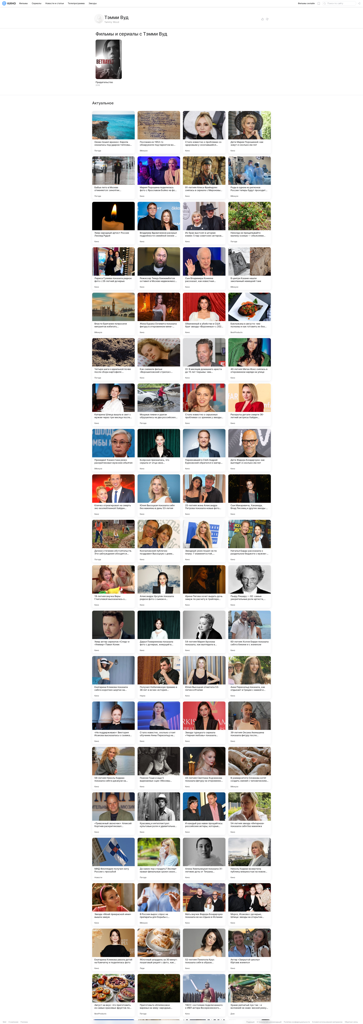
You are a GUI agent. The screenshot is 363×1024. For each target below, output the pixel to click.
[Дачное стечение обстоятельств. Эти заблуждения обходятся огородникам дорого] (113, 541)
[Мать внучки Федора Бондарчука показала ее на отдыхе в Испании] (204, 904)
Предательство (104, 82)
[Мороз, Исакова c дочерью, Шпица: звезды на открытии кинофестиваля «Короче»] (249, 904)
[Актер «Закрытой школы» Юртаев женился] (249, 950)
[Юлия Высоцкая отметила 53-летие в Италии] (204, 677)
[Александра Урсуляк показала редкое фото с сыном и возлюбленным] (159, 586)
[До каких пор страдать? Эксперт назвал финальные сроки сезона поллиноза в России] (159, 859)
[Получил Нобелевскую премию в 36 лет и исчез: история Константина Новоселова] (159, 677)
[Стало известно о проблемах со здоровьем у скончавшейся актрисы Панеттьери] (204, 132)
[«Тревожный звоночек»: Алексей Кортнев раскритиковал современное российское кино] (113, 813)
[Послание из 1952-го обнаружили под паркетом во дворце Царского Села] (159, 132)
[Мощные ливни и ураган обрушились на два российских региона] (159, 405)
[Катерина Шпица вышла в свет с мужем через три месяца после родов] (113, 405)
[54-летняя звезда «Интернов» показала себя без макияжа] (249, 813)
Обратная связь (351, 1022)
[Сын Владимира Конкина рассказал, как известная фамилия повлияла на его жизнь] (204, 268)
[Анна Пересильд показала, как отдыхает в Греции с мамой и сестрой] (249, 677)
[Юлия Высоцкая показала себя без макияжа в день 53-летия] (159, 495)
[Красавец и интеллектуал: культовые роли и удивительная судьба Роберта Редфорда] (159, 813)
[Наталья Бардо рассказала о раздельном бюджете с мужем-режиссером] (249, 541)
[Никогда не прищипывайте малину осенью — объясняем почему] (249, 223)
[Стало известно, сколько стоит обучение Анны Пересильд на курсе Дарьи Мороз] (159, 722)
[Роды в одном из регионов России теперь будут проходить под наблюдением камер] (249, 177)
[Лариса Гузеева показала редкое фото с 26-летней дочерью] (113, 268)
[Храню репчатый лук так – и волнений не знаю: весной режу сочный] (249, 995)
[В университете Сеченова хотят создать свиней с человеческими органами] (249, 768)
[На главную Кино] (11, 3)
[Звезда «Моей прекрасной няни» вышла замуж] (113, 904)
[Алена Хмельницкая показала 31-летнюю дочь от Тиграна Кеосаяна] (204, 859)
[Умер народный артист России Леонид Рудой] (113, 223)
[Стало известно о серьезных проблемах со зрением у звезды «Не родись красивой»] (204, 405)
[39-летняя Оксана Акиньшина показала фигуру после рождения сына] (249, 722)
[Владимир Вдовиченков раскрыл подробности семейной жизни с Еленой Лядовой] (159, 223)
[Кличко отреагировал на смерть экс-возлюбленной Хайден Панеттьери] (113, 495)
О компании (13, 1022)
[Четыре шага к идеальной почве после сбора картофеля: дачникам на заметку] (113, 359)
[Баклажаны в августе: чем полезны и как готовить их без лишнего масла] (249, 314)
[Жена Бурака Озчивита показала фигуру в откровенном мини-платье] (159, 314)
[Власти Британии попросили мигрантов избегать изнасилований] (113, 314)
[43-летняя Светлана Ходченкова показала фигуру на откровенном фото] (204, 768)
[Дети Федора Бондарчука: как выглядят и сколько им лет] (249, 450)
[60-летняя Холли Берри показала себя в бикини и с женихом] (249, 632)
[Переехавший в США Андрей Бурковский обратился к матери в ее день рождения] (204, 450)
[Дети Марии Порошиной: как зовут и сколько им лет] (249, 132)
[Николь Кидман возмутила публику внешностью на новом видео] (249, 859)
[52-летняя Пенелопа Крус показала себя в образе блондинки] (204, 950)
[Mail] (4, 3)
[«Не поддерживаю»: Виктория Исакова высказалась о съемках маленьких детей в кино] (113, 722)
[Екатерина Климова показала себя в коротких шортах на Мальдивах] (113, 677)
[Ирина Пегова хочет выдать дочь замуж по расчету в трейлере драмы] (204, 586)
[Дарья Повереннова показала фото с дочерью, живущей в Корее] (159, 632)
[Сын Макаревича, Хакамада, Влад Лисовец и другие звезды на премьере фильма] (249, 495)
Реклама (24, 1022)
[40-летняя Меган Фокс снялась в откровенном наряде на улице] (249, 359)
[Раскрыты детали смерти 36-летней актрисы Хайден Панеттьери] (249, 405)
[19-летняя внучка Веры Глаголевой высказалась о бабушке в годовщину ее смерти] (113, 586)
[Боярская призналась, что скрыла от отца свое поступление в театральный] (159, 450)
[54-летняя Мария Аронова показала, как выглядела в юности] (204, 632)
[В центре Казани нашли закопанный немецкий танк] (249, 268)
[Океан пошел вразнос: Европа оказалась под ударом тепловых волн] (113, 132)
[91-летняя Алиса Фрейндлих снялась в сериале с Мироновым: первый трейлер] (204, 177)
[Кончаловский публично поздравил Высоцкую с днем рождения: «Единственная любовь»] (159, 541)
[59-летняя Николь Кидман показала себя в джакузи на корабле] (113, 768)
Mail (4, 1022)
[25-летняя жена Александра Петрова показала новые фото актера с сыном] (204, 495)
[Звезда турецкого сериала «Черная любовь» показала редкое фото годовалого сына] (204, 722)
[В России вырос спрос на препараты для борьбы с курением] (159, 904)
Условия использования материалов (327, 1022)
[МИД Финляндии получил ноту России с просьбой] (113, 859)
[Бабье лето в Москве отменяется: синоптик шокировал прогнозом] (113, 177)
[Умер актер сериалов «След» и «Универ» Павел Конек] (113, 632)
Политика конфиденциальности (297, 1022)
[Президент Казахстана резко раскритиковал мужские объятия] (113, 450)
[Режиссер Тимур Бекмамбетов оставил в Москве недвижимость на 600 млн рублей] (159, 268)
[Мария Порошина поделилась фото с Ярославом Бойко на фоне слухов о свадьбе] (159, 177)
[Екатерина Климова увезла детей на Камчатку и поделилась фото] (113, 950)
